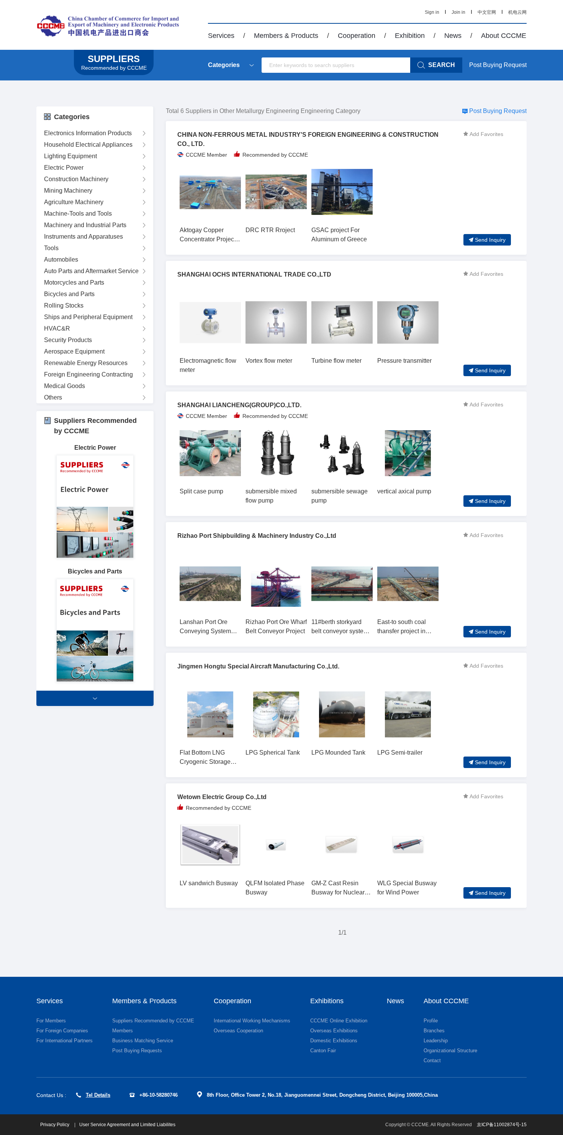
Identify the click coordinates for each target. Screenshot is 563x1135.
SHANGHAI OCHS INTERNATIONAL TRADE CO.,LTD (254, 274)
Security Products (68, 340)
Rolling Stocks (63, 305)
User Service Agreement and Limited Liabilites (127, 1124)
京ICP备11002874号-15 (502, 1124)
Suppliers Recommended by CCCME (153, 1021)
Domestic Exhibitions (333, 1040)
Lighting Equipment (70, 156)
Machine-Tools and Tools (78, 213)
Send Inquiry (490, 240)
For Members (51, 1021)
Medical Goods (64, 386)
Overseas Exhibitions (334, 1030)
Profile (431, 1021)
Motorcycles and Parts (74, 282)
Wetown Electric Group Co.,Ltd (222, 797)
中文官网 (487, 12)
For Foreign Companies (62, 1030)
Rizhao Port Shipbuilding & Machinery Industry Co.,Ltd (256, 535)
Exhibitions (327, 1001)
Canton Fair (323, 1050)
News (453, 35)
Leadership (436, 1040)
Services (221, 35)
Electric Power (63, 167)
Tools (51, 248)
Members (122, 1030)
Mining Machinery (68, 190)
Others (53, 397)
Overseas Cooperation (238, 1030)
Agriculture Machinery (73, 202)
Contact (432, 1060)
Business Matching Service (142, 1040)
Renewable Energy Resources (86, 363)
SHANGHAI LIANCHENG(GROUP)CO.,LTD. (239, 405)
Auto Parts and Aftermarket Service (91, 271)
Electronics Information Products (88, 133)
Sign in (432, 12)
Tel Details (98, 1095)
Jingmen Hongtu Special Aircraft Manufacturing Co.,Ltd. (258, 666)
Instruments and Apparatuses (83, 236)
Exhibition (410, 35)
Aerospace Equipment (74, 351)
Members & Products (286, 35)
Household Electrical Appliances (88, 144)
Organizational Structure (450, 1050)
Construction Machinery (76, 179)
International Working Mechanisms (252, 1021)
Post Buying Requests (137, 1050)
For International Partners (64, 1040)
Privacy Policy (55, 1124)
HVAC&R (57, 328)
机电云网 (517, 12)
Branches (434, 1030)
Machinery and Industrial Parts (85, 225)
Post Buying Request (498, 65)
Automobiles (61, 259)
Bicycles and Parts (69, 294)
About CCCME (503, 35)
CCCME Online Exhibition (338, 1021)
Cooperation (356, 35)
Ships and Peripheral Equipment (88, 317)
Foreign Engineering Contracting (88, 374)
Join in (458, 12)
